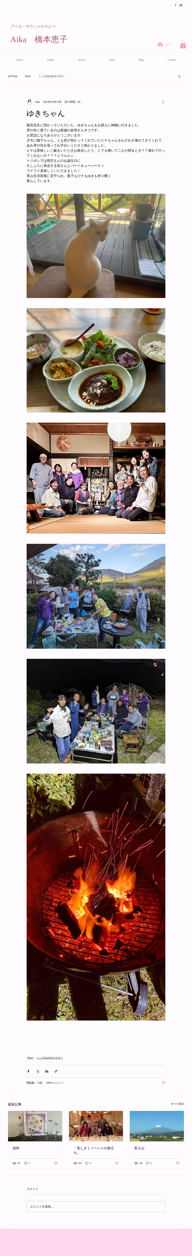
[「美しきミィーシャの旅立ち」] (96, 1126)
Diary (28, 76)
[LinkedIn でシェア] (47, 1071)
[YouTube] (181, 5)
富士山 (139, 1148)
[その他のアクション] (163, 102)
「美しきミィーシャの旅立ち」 (94, 1150)
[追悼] (35, 1126)
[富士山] (157, 1126)
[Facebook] (176, 5)
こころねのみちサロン (51, 76)
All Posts (12, 76)
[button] (183, 44)
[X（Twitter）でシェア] (37, 1071)
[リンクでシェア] (56, 1071)
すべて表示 (177, 1103)
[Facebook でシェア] (28, 1071)
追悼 (16, 1148)
